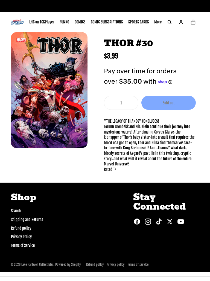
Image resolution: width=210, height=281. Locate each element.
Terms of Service (23, 245)
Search (16, 211)
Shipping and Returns (27, 219)
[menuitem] (41, 22)
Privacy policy (115, 264)
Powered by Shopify (68, 264)
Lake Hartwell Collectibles (37, 264)
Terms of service (137, 264)
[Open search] (170, 22)
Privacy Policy (21, 236)
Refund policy (21, 228)
